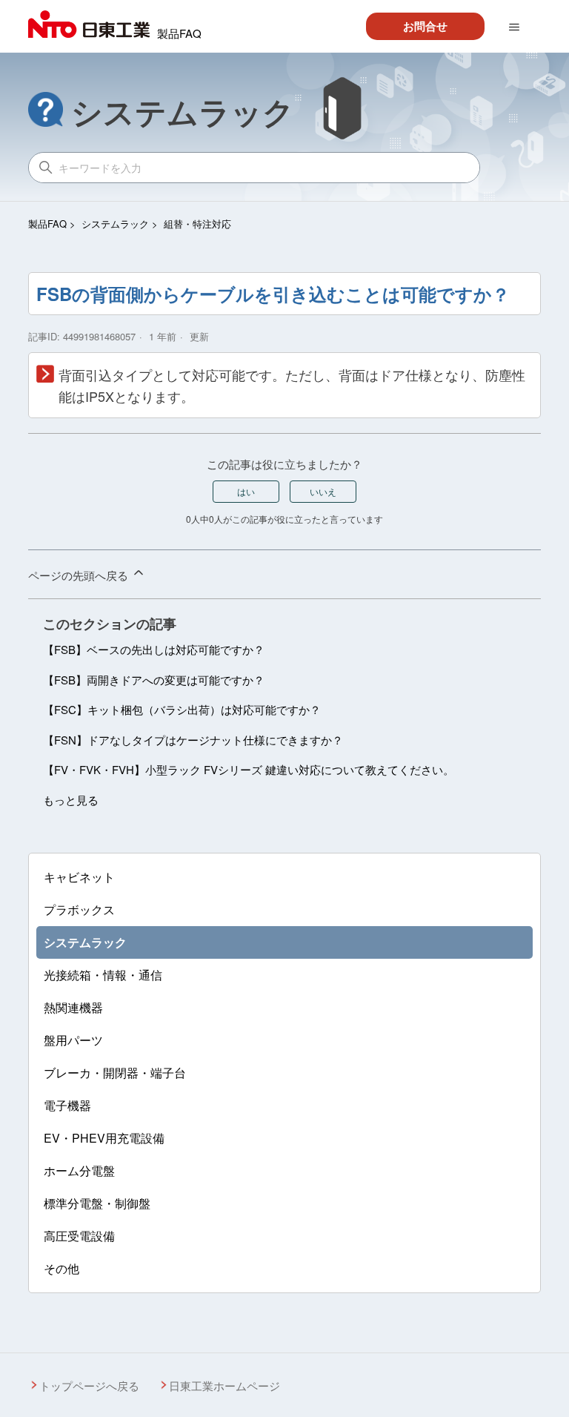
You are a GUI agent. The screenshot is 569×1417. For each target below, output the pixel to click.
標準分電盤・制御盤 (97, 1203)
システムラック (115, 224)
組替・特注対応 (197, 224)
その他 (61, 1268)
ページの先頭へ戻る (79, 575)
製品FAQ (47, 224)
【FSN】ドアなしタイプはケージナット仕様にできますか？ (193, 739)
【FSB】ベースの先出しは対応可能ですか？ (153, 649)
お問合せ (425, 26)
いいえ (323, 491)
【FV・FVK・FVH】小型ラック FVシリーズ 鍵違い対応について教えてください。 (248, 769)
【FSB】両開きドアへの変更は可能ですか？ (153, 679)
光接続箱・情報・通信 (103, 974)
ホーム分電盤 (79, 1170)
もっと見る (71, 799)
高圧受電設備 (79, 1235)
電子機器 (67, 1105)
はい (246, 491)
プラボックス (79, 909)
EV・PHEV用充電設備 (104, 1137)
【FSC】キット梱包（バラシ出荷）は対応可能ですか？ (182, 709)
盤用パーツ (73, 1039)
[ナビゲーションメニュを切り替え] (514, 27)
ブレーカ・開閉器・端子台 (115, 1072)
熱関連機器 (73, 1007)
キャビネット (79, 876)
